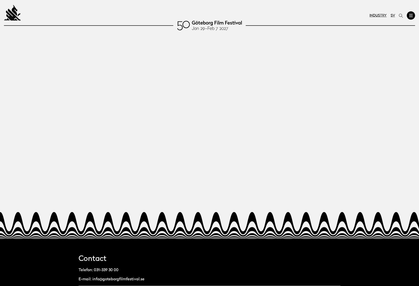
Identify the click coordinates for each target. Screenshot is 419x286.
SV (393, 15)
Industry (378, 15)
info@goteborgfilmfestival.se (118, 279)
